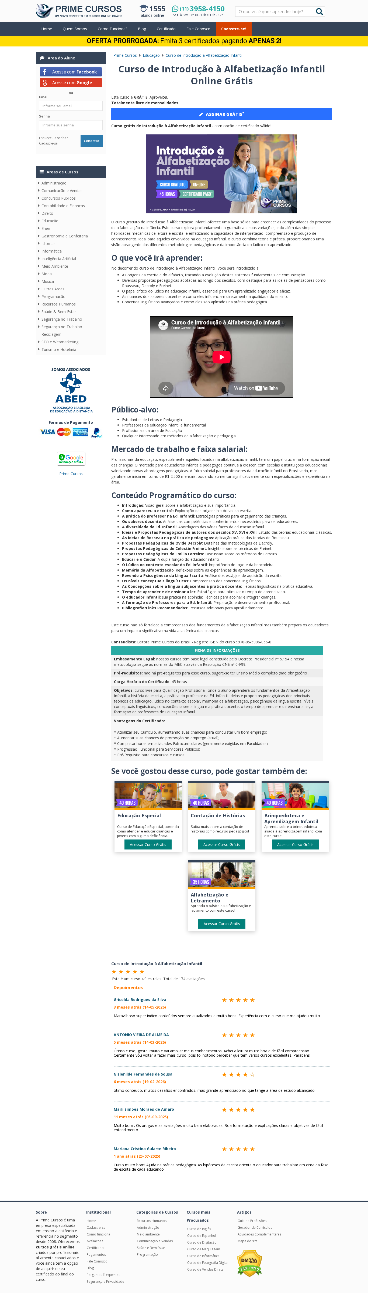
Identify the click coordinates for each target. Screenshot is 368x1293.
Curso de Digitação (202, 1242)
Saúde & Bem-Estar (58, 311)
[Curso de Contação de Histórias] (221, 796)
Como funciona (98, 1234)
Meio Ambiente (54, 266)
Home (46, 28)
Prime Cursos (71, 473)
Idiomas (48, 243)
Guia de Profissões (252, 1220)
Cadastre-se (96, 1227)
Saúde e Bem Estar (151, 1247)
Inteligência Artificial (58, 258)
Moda (46, 273)
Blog (142, 28)
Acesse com (74, 72)
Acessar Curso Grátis (148, 844)
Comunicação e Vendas (61, 190)
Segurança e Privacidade (105, 1281)
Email (43, 97)
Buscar (319, 11)
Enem (46, 228)
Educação (49, 220)
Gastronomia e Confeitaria (64, 236)
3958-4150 (202, 8)
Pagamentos (96, 1254)
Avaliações (95, 1241)
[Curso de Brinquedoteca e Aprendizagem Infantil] (295, 796)
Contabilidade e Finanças (63, 205)
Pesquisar (235, 6)
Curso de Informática (203, 1256)
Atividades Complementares (259, 1234)
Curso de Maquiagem (203, 1249)
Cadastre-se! (233, 28)
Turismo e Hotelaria (58, 349)
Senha (44, 116)
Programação (53, 296)
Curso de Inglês (199, 1229)
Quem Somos (75, 28)
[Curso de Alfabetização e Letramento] (221, 875)
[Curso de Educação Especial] (148, 796)
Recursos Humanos (58, 304)
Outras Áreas (52, 288)
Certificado (166, 28)
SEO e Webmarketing (59, 341)
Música (47, 281)
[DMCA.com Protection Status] (249, 1263)
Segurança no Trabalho (61, 319)
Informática (51, 251)
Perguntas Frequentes (103, 1274)
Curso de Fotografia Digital (207, 1262)
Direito (47, 213)
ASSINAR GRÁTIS (225, 114)
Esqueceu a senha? (53, 138)
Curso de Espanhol (201, 1235)
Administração (54, 183)
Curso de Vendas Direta (205, 1269)
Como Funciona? (112, 28)
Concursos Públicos (58, 198)
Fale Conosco (198, 28)
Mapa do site (248, 1241)
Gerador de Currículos (255, 1227)
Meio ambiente (148, 1234)
